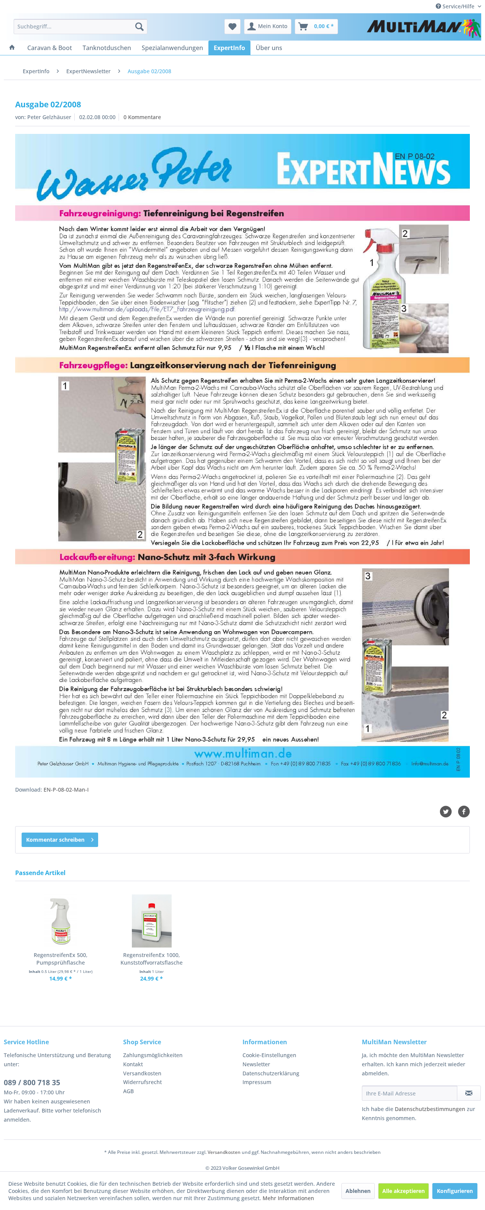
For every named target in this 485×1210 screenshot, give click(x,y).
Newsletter (256, 1064)
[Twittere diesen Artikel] (449, 812)
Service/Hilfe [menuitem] (458, 6)
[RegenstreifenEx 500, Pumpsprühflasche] (60, 921)
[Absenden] (469, 1093)
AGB (128, 1091)
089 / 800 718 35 (32, 1082)
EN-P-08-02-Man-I (66, 789)
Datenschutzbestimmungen (430, 1109)
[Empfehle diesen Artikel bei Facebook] (464, 812)
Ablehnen (358, 1190)
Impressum (256, 1082)
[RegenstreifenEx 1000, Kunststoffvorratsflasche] (151, 921)
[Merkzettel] (232, 26)
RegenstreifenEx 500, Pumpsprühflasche (61, 958)
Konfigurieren (455, 1190)
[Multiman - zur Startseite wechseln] (424, 28)
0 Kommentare (142, 117)
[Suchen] (139, 26)
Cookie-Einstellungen (269, 1055)
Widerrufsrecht (142, 1082)
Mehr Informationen (288, 1198)
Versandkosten (142, 1073)
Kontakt (133, 1064)
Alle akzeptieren (403, 1190)
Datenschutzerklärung (270, 1073)
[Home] (12, 48)
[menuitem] (80, 26)
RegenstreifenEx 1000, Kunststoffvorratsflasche (151, 958)
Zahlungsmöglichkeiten (153, 1055)
